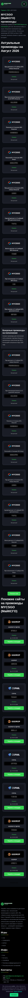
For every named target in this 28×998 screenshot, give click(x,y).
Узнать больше (18, 991)
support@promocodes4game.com (14, 976)
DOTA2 (4, 943)
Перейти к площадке (14, 641)
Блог (3, 955)
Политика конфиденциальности (11, 963)
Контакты (5, 958)
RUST (4, 945)
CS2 (8, 10)
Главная (3, 10)
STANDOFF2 (6, 940)
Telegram (7, 978)
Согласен (14, 994)
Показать (14, 76)
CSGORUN (5, 960)
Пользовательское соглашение (11, 965)
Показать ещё (14, 593)
